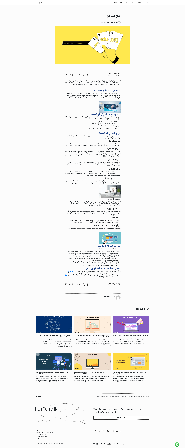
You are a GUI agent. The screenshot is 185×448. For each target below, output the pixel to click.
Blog (126, 2)
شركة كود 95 (69, 271)
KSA (118, 443)
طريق (66, 275)
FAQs (114, 443)
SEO (122, 443)
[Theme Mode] (144, 3)
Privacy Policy (107, 443)
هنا (96, 276)
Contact (139, 2)
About (109, 2)
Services (116, 2)
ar (147, 2)
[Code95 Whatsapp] (177, 444)
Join (101, 443)
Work (121, 2)
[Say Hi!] (121, 419)
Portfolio (132, 2)
